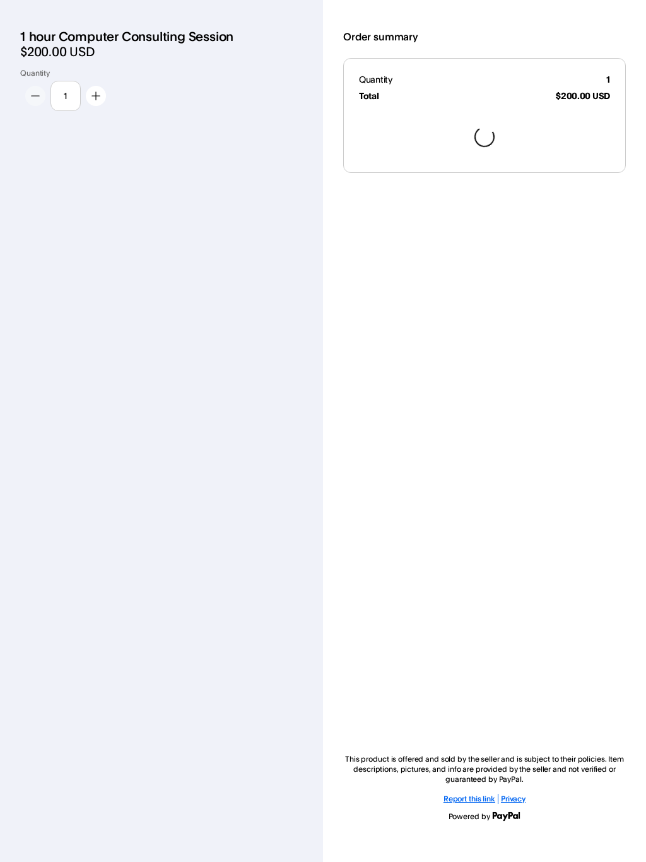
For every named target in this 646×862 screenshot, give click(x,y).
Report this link (469, 798)
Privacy (513, 798)
